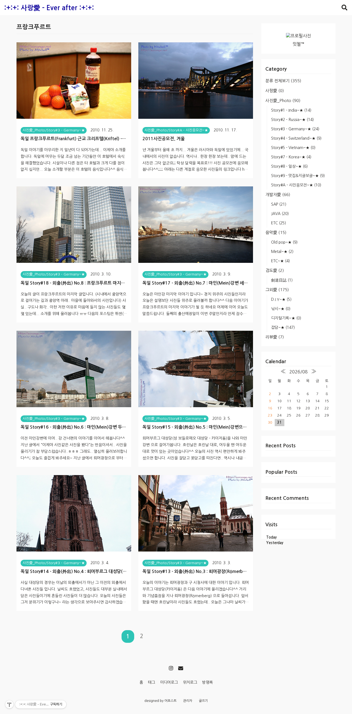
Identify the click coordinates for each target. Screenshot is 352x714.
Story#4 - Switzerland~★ (296, 138)
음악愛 (275, 232)
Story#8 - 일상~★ (289, 166)
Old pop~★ (284, 242)
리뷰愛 (274, 337)
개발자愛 (277, 194)
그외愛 (277, 290)
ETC (278, 223)
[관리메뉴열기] (9, 704)
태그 (151, 682)
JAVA (280, 214)
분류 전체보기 (283, 81)
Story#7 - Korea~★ (291, 157)
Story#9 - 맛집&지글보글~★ (298, 176)
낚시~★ (280, 309)
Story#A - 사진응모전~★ (296, 185)
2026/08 (298, 372)
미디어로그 (169, 682)
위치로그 (190, 682)
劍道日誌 (282, 280)
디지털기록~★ (286, 318)
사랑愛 (274, 91)
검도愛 (274, 270)
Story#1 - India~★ (291, 110)
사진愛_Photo (282, 100)
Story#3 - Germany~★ (295, 129)
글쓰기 (203, 700)
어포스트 (170, 700)
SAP (278, 204)
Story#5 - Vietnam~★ (293, 148)
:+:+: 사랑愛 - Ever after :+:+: (49, 8)
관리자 (187, 700)
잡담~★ (283, 327)
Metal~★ (282, 251)
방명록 (207, 682)
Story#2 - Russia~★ (292, 120)
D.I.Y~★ (281, 299)
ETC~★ (280, 261)
